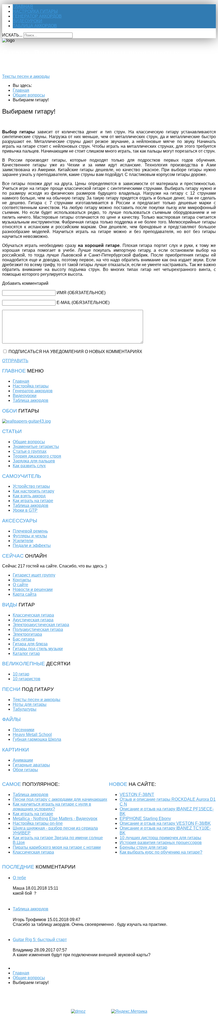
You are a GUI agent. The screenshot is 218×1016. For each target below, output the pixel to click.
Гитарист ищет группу (34, 575)
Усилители (23, 540)
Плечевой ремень (30, 531)
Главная (23, 6)
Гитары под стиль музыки (38, 648)
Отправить (15, 360)
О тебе (19, 877)
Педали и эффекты (32, 545)
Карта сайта (24, 594)
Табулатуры (24, 709)
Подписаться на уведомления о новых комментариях (75, 351)
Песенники (23, 729)
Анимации (23, 760)
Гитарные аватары (31, 765)
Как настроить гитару (33, 491)
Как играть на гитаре (33, 500)
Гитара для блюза (30, 644)
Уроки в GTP (25, 510)
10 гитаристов (26, 679)
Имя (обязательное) (81, 292)
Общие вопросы (29, 441)
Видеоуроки (27, 21)
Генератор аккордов (37, 16)
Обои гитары (25, 769)
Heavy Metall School (32, 734)
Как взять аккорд (29, 496)
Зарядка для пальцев (34, 461)
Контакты (22, 580)
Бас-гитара (24, 639)
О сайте (20, 584)
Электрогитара (27, 634)
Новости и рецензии (33, 589)
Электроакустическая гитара (41, 624)
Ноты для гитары (30, 704)
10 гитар (21, 674)
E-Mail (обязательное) (83, 302)
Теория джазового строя (37, 456)
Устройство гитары (31, 486)
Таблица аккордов (35, 25)
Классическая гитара (33, 615)
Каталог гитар (26, 653)
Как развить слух (29, 465)
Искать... (12, 35)
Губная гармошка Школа (37, 739)
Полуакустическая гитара (38, 629)
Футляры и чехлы (30, 536)
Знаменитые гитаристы (36, 446)
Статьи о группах (30, 451)
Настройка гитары (35, 11)
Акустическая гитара (33, 620)
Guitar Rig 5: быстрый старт (40, 939)
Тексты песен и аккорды (26, 76)
